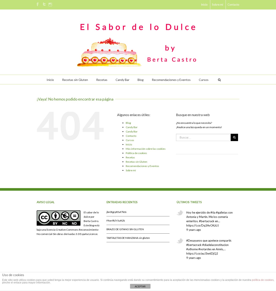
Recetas (101, 80)
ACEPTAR (140, 286)
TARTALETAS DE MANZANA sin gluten (128, 237)
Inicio (204, 4)
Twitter (44, 4)
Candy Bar (122, 80)
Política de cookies (136, 153)
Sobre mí (217, 4)
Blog (141, 80)
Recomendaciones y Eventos (171, 80)
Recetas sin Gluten (75, 80)
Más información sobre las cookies (146, 148)
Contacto (233, 4)
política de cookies (263, 280)
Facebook (38, 4)
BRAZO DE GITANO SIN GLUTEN (125, 229)
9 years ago (193, 229)
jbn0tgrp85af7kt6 (116, 212)
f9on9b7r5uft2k (116, 220)
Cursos (204, 80)
